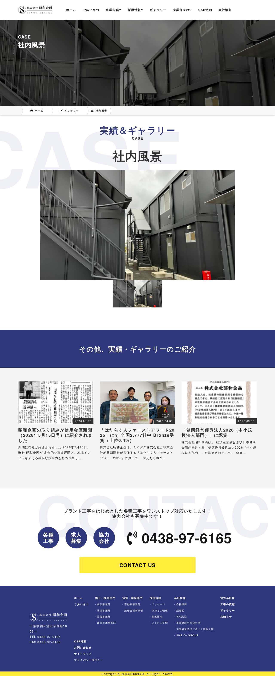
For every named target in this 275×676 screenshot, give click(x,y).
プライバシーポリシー (88, 660)
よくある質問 (160, 622)
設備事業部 (104, 616)
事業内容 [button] (112, 10)
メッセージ (158, 604)
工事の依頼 (227, 604)
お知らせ (226, 616)
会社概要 (181, 604)
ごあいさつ (91, 10)
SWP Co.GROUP (187, 635)
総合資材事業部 (133, 610)
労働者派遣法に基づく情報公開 (195, 629)
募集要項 (157, 616)
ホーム (71, 10)
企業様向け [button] (181, 10)
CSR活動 (205, 10)
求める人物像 (160, 610)
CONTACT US (137, 565)
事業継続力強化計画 (188, 622)
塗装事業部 (104, 610)
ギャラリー (158, 10)
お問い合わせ (83, 647)
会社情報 (225, 10)
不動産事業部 (132, 604)
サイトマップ (83, 654)
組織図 (180, 610)
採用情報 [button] (134, 10)
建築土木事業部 (106, 622)
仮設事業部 (104, 604)
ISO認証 (181, 616)
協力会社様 (227, 598)
